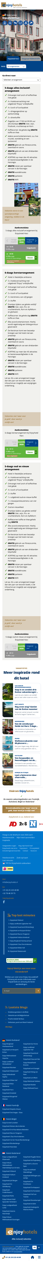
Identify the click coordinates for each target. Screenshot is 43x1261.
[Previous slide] (3, 40)
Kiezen (30, 258)
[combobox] (16, 66)
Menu (39, 1257)
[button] (31, 240)
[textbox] (16, 66)
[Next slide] (40, 40)
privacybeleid (18, 1251)
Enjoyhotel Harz (13, 59)
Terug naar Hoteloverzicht (31, 59)
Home (32, 1257)
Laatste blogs (18, 1007)
